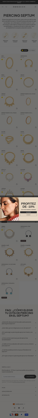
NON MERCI (28, 214)
